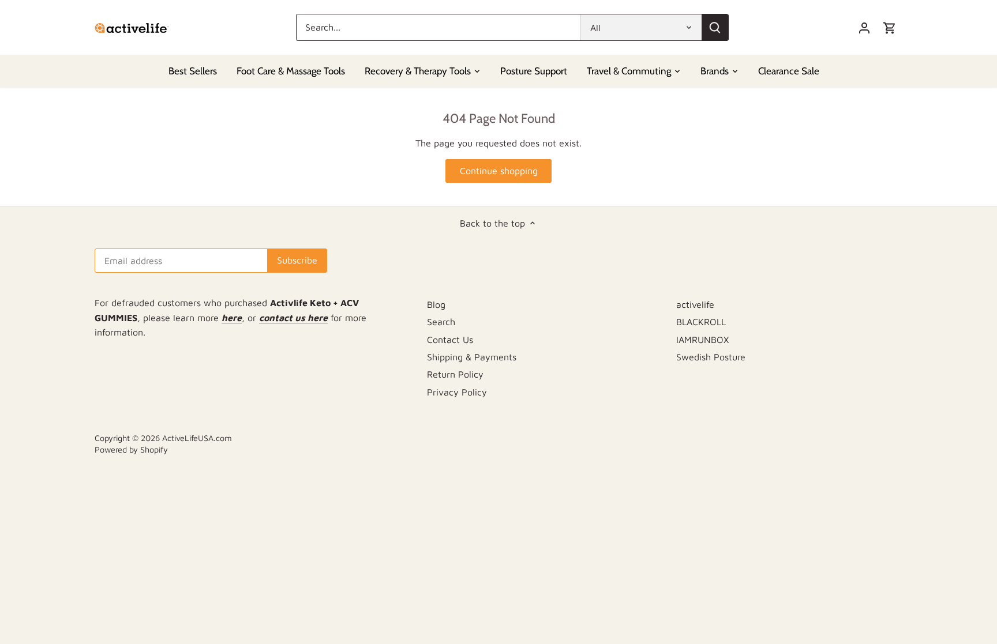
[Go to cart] (890, 27)
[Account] (864, 27)
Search (441, 322)
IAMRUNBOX (702, 339)
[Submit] (715, 27)
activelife (695, 304)
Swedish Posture (710, 357)
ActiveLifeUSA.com (197, 438)
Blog (436, 304)
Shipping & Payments (471, 357)
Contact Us (450, 339)
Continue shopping (499, 170)
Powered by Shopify (131, 449)
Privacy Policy (457, 392)
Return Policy (455, 374)
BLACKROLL (701, 322)
